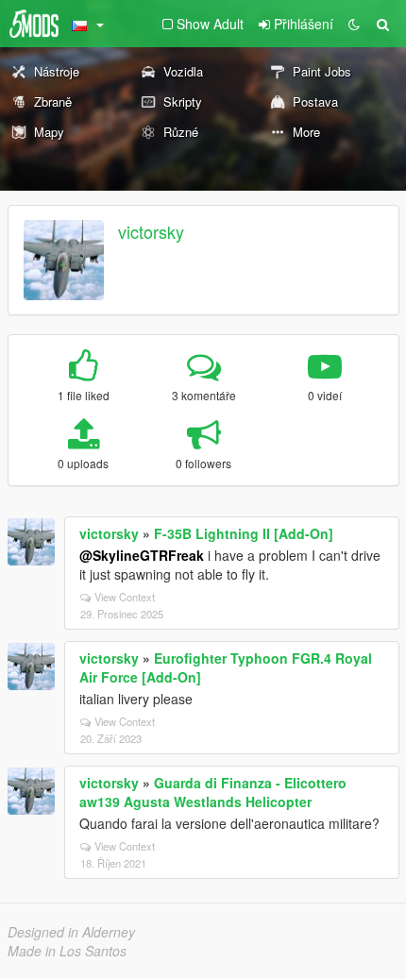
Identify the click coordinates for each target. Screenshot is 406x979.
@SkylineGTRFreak (141, 555)
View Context (124, 596)
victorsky (151, 231)
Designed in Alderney (71, 931)
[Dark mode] (354, 23)
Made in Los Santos (67, 950)
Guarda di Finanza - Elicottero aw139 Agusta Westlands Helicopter (213, 792)
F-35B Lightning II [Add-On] (243, 533)
